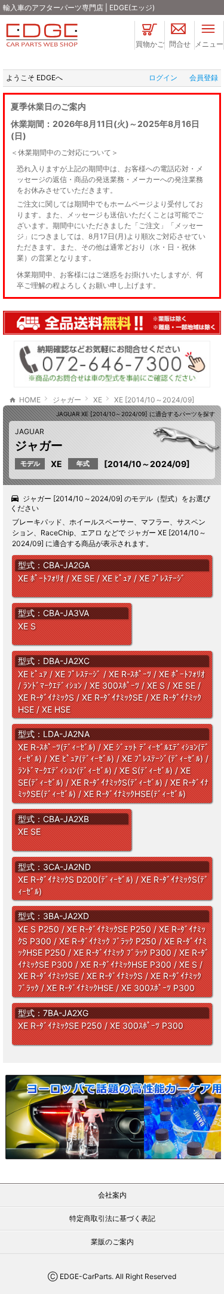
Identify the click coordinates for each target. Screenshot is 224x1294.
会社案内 (112, 1194)
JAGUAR (29, 431)
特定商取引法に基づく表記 (112, 1218)
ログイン (163, 77)
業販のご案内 (112, 1241)
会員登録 (203, 77)
